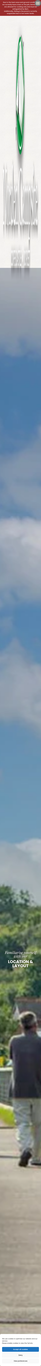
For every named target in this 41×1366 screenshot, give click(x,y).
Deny (21, 1355)
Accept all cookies (20, 1349)
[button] (38, 3)
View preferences (20, 1361)
